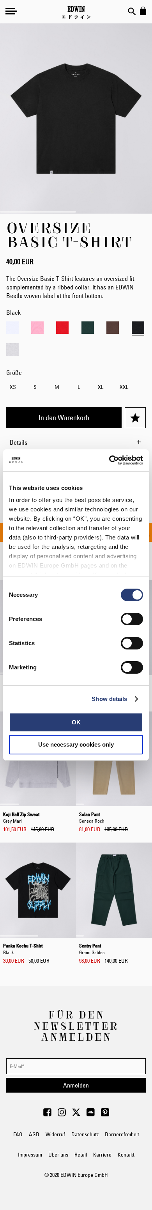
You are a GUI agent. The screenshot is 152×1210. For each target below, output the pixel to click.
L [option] (79, 386)
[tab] (76, 442)
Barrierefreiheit (122, 1134)
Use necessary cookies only (76, 744)
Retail (80, 1154)
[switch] (132, 620)
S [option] (35, 386)
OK (76, 722)
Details (18, 442)
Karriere (102, 1154)
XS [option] (13, 386)
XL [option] (100, 386)
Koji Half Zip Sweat (21, 817)
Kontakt (126, 1154)
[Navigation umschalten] (11, 11)
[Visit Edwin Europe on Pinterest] (105, 1114)
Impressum (30, 1154)
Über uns (58, 1154)
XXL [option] (124, 386)
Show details (109, 698)
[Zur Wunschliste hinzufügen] (135, 417)
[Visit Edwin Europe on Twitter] (76, 1114)
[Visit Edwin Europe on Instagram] (62, 1114)
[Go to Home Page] (76, 12)
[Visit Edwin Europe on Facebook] (47, 1114)
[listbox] (76, 388)
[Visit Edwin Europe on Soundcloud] (91, 1114)
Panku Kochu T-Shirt (22, 948)
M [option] (57, 386)
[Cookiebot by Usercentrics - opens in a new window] (109, 460)
